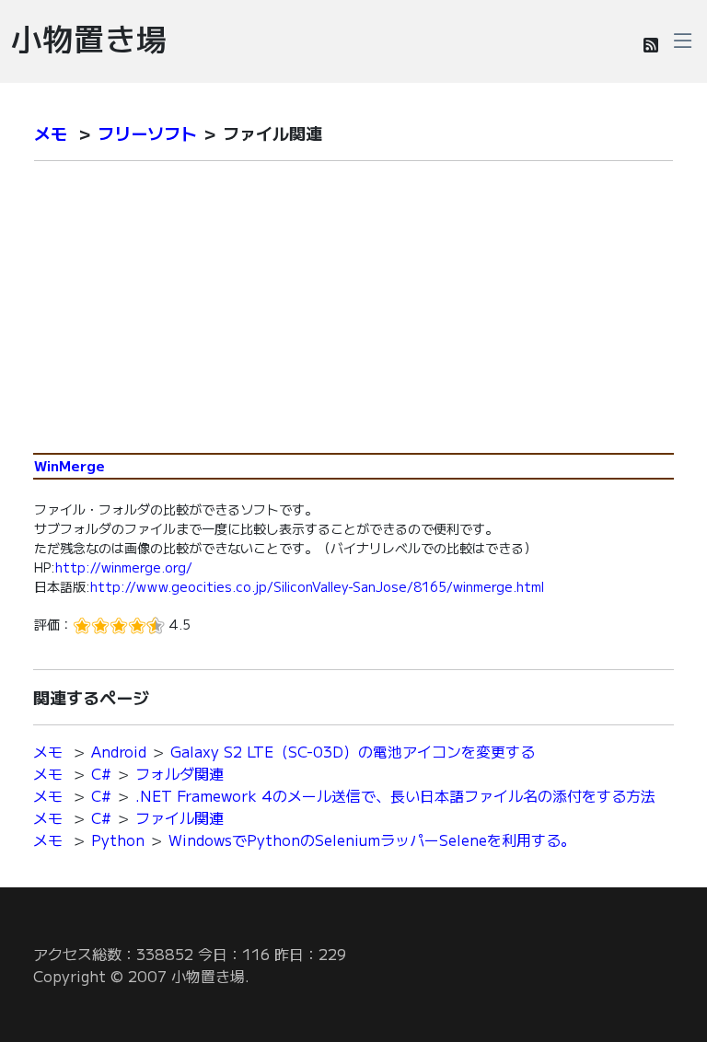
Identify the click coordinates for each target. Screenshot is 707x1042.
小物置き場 (89, 37)
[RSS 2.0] (650, 44)
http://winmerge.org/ (123, 567)
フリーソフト (147, 133)
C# (101, 773)
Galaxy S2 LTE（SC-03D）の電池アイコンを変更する (352, 751)
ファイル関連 (179, 817)
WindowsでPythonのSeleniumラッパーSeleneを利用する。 (371, 839)
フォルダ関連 (179, 773)
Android (118, 751)
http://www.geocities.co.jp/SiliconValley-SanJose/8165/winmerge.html (317, 586)
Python (118, 839)
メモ (50, 133)
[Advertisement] (353, 315)
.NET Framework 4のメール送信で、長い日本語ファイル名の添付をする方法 (395, 795)
